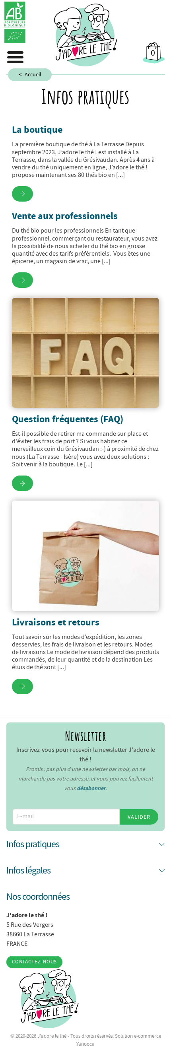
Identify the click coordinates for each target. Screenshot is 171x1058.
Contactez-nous (34, 962)
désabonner (91, 788)
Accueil (33, 74)
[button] (85, 844)
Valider (139, 816)
